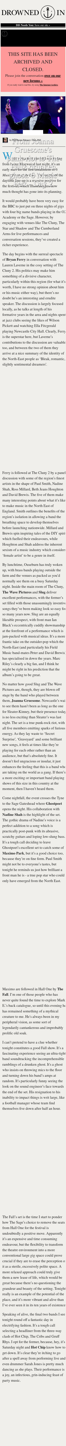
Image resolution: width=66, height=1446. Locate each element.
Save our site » (33, 25)
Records (15, 34)
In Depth (28, 34)
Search (59, 42)
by (16, 140)
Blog (54, 34)
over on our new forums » (42, 78)
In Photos (42, 34)
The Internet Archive (49, 84)
